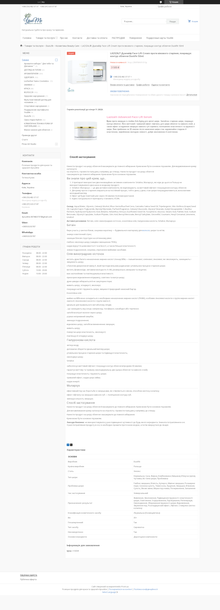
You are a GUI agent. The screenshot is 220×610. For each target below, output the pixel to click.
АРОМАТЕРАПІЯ (31, 73)
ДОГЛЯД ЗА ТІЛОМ (32, 69)
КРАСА (27, 88)
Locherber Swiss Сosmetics (36, 81)
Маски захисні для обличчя (37, 129)
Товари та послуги (45, 37)
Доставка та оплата (97, 37)
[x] (71, 445)
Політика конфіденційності (146, 589)
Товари (25, 59)
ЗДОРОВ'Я (29, 77)
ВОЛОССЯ (28, 92)
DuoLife (49, 46)
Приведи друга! (29, 135)
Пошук (173, 21)
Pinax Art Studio (29, 144)
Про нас (64, 37)
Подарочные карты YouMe (159, 37)
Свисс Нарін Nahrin (33, 119)
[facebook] (68, 445)
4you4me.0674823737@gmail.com (37, 216)
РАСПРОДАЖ (118, 37)
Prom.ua (125, 586)
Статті (25, 139)
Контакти (77, 37)
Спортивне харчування (35, 106)
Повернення (135, 37)
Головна (27, 37)
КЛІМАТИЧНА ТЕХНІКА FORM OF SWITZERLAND (38, 124)
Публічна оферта (28, 579)
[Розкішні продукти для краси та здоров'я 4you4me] (35, 19)
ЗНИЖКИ (28, 84)
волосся (146, 230)
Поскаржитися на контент (120, 589)
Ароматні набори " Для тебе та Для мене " (39, 64)
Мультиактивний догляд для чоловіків (37, 101)
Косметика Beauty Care (67, 46)
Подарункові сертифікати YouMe (36, 111)
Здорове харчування (34, 96)
